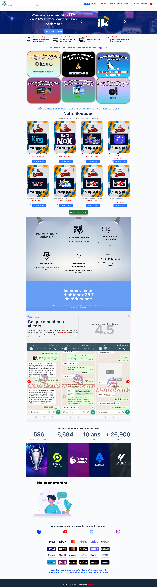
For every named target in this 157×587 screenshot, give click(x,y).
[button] (81, 22)
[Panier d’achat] (151, 4)
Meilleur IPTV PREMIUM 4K (108, 3)
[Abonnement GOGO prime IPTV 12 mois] (119, 181)
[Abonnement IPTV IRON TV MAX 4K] (92, 137)
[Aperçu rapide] (30, 161)
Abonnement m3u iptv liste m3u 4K (37, 198)
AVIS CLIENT (144, 3)
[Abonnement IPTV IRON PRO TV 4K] (65, 181)
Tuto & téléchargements (124, 3)
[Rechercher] (154, 3)
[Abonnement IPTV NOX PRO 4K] (65, 137)
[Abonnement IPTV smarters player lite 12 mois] (119, 137)
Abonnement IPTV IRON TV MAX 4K (92, 154)
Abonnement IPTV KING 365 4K (37, 154)
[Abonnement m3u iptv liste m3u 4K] (38, 181)
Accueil (87, 3)
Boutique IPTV (95, 3)
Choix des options (39, 161)
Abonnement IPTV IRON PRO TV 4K (64, 198)
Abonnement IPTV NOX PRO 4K (65, 154)
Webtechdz (91, 584)
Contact (136, 3)
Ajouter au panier (120, 161)
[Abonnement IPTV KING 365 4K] (38, 137)
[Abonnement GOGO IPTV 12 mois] (92, 181)
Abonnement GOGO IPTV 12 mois (92, 198)
